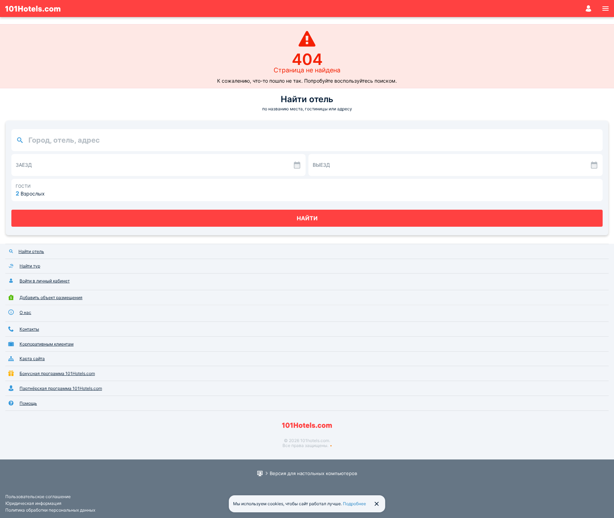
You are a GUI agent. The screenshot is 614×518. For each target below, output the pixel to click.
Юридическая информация (33, 503)
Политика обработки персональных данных (50, 510)
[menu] (605, 8)
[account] (588, 8)
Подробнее (354, 503)
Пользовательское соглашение (38, 496)
